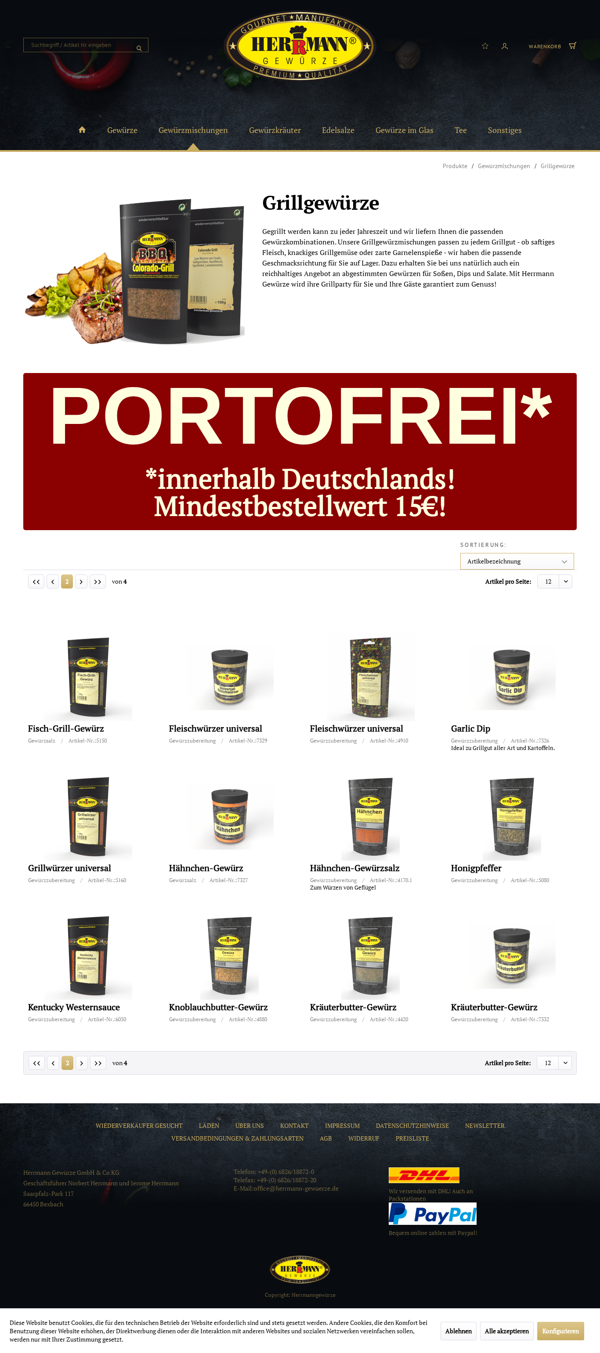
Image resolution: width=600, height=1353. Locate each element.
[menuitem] (85, 45)
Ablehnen (458, 1331)
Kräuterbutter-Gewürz (353, 1007)
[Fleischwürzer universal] (229, 677)
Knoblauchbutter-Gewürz (218, 1007)
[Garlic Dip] (511, 677)
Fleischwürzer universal (215, 728)
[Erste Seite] (36, 581)
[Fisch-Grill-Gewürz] (88, 677)
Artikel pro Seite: (508, 581)
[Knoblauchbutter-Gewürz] (229, 956)
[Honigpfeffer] (511, 817)
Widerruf (364, 1138)
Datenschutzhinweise (412, 1125)
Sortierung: (483, 545)
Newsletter (485, 1125)
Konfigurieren (560, 1331)
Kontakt (294, 1125)
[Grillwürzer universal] (88, 817)
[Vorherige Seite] (53, 581)
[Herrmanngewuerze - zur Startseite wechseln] (300, 46)
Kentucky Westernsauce (74, 1007)
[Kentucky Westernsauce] (88, 956)
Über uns (249, 1125)
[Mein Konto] (504, 45)
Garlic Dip (470, 728)
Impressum (342, 1125)
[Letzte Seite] (98, 581)
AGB (326, 1138)
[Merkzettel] (485, 45)
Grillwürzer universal (69, 868)
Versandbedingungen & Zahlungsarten (237, 1138)
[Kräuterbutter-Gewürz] (370, 956)
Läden (209, 1125)
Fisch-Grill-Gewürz (66, 728)
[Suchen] (139, 45)
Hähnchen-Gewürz (206, 868)
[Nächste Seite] (81, 581)
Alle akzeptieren (507, 1331)
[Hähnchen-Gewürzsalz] (370, 817)
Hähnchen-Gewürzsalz (355, 868)
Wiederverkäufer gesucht (139, 1125)
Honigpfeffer (476, 868)
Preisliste (412, 1138)
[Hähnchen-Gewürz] (229, 817)
